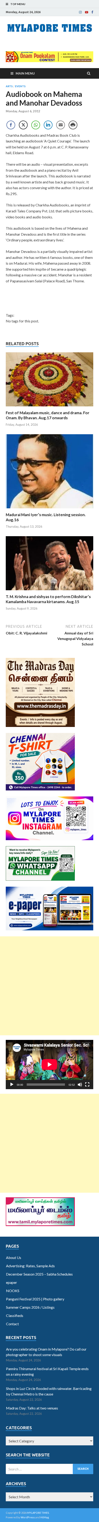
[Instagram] (80, 12)
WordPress (28, 1517)
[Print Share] (73, 125)
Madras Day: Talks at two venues (32, 1408)
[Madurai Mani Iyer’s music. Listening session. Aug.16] (49, 509)
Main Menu (25, 73)
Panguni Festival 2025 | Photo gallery (35, 1299)
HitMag (44, 1517)
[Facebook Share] (10, 125)
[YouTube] (86, 12)
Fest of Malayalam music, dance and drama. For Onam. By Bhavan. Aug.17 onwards (47, 415)
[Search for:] (49, 1469)
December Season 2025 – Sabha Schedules (39, 1274)
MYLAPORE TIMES (38, 1512)
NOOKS (12, 1290)
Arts (9, 86)
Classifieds (14, 1315)
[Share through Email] (60, 125)
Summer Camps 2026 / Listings (30, 1307)
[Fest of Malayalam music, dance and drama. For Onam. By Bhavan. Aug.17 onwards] (49, 407)
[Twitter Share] (23, 125)
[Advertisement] (49, 985)
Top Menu (17, 4)
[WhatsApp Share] (35, 125)
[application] (49, 1064)
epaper (11, 1282)
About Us (13, 1257)
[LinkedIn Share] (48, 125)
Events (20, 86)
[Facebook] (92, 12)
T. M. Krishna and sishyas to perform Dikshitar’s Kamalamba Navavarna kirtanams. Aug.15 (48, 599)
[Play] (11, 1084)
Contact (12, 1324)
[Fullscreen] (87, 1084)
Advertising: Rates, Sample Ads (30, 1266)
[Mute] (80, 1084)
